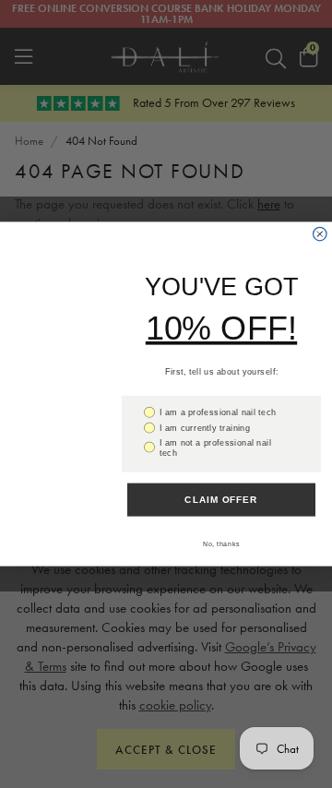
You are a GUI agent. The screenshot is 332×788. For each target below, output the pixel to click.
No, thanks (222, 543)
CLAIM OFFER (220, 499)
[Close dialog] (320, 233)
